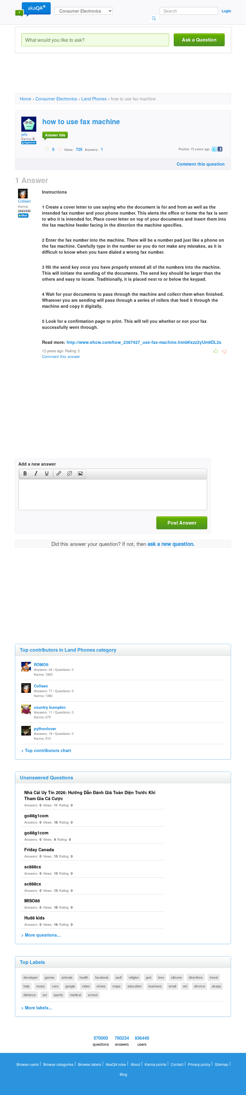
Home (25, 99)
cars (55, 985)
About (135, 1064)
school (93, 994)
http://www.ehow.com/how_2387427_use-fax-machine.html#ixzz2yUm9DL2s (144, 342)
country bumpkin (50, 707)
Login (226, 11)
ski (185, 985)
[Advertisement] (124, 78)
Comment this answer (61, 356)
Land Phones (93, 99)
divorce (199, 985)
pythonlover (45, 728)
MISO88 (32, 901)
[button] (25, 474)
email (172, 985)
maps (116, 985)
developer (30, 977)
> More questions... (41, 935)
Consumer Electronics (56, 99)
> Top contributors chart (46, 750)
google (70, 985)
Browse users (27, 1064)
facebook (102, 977)
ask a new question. (171, 543)
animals (67, 977)
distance (29, 994)
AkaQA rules (116, 1064)
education (135, 985)
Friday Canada (39, 849)
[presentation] (25, 474)
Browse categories (58, 1064)
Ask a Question (199, 39)
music (40, 985)
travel (214, 977)
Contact (177, 1064)
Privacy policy (199, 1064)
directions (196, 977)
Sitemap (221, 1064)
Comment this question (201, 164)
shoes (101, 985)
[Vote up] (47, 149)
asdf (119, 977)
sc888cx (32, 867)
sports (58, 994)
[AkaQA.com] (33, 9)
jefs (24, 134)
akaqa (216, 985)
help (26, 985)
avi (45, 994)
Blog (123, 1074)
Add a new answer (37, 464)
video (86, 985)
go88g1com (36, 815)
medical (75, 994)
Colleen (24, 201)
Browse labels (89, 1064)
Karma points (155, 1064)
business (155, 985)
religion (134, 977)
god (148, 977)
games (50, 977)
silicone (176, 977)
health (84, 977)
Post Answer (181, 522)
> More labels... (36, 1008)
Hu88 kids (34, 918)
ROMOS (41, 664)
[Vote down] (59, 149)
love (161, 977)
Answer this (55, 135)
